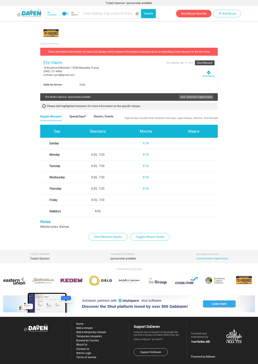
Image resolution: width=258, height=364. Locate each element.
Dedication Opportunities (196, 97)
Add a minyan (84, 327)
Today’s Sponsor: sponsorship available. (129, 3)
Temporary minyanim (89, 336)
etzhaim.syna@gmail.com (59, 74)
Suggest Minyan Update (150, 236)
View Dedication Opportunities (212, 258)
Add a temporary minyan (91, 332)
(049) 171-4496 (52, 71)
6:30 (94, 154)
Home (79, 323)
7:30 (101, 154)
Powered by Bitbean (203, 356)
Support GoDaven (150, 352)
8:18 (146, 143)
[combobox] (112, 13)
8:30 (98, 211)
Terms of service (86, 357)
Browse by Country (87, 340)
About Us (81, 344)
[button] (219, 303)
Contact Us (82, 348)
